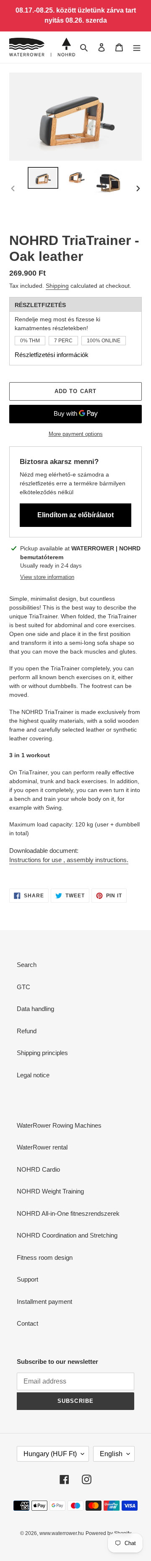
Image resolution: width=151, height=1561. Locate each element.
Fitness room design (45, 1257)
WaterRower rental (42, 1147)
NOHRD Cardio (38, 1169)
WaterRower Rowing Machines (59, 1125)
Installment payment (44, 1301)
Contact (27, 1323)
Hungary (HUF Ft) (50, 1453)
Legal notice (33, 1075)
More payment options (76, 434)
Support (27, 1279)
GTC (23, 986)
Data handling (35, 1008)
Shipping (57, 285)
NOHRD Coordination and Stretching (67, 1235)
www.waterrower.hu (61, 1533)
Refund (26, 1031)
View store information (47, 577)
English (111, 1453)
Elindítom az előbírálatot (75, 515)
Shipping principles (42, 1052)
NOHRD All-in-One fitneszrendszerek (68, 1213)
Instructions (68, 859)
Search (26, 964)
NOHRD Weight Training (50, 1191)
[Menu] (137, 47)
